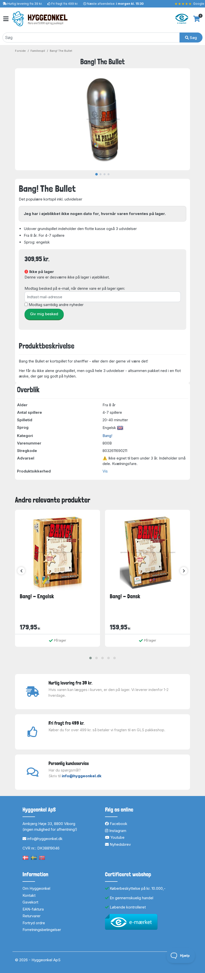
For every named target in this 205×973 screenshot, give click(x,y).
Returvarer (31, 916)
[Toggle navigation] (5, 19)
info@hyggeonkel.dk (82, 776)
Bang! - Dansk (125, 596)
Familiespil (37, 50)
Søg (193, 37)
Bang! (107, 435)
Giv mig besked (44, 314)
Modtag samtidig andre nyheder (56, 304)
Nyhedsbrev (120, 844)
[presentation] (21, 570)
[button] (91, 658)
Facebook (118, 823)
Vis (105, 471)
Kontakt (29, 895)
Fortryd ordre (33, 922)
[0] (196, 19)
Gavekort (30, 902)
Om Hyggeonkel (36, 888)
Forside (20, 50)
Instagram (117, 830)
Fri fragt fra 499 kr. (64, 4)
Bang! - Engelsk (37, 596)
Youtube (116, 837)
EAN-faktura (33, 909)
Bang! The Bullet (61, 50)
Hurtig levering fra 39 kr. (24, 4)
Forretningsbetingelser (41, 929)
